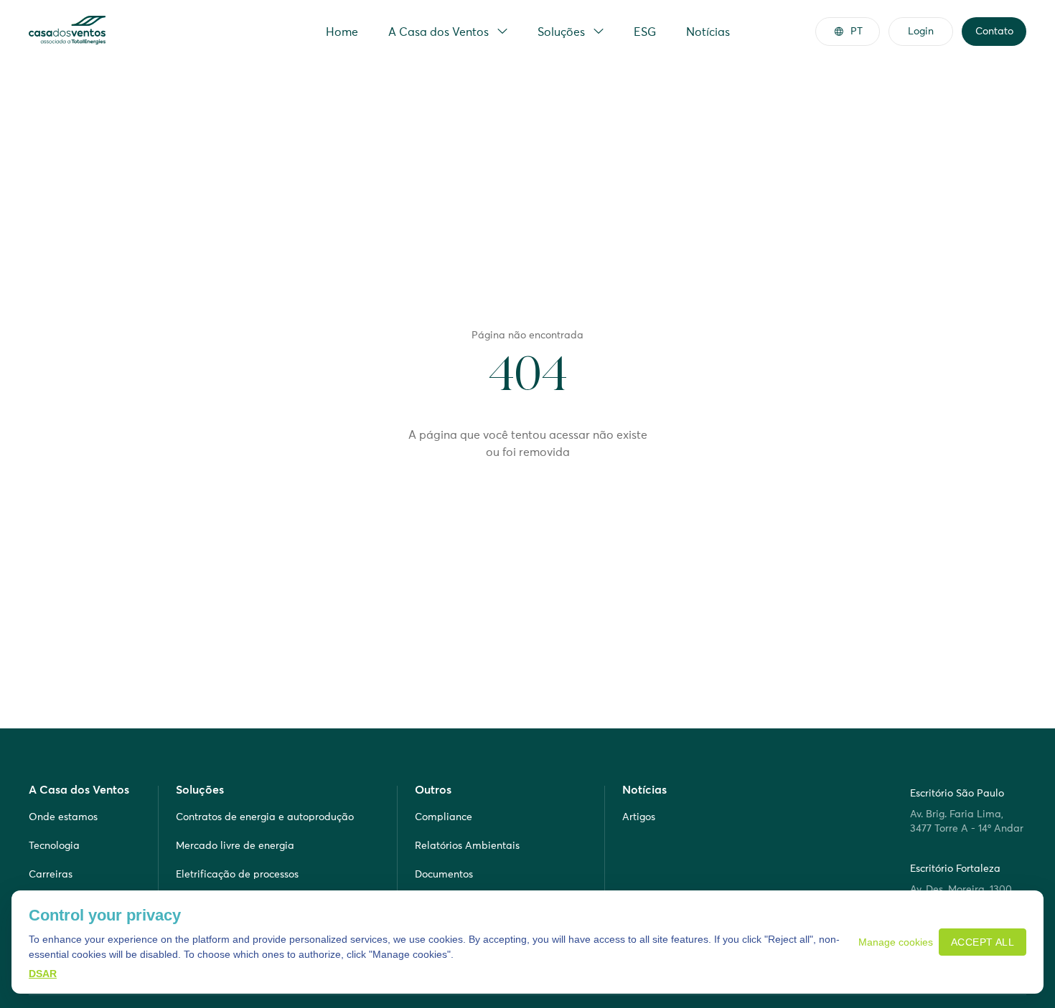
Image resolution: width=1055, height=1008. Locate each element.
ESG (645, 31)
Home (342, 31)
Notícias (708, 31)
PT (856, 30)
